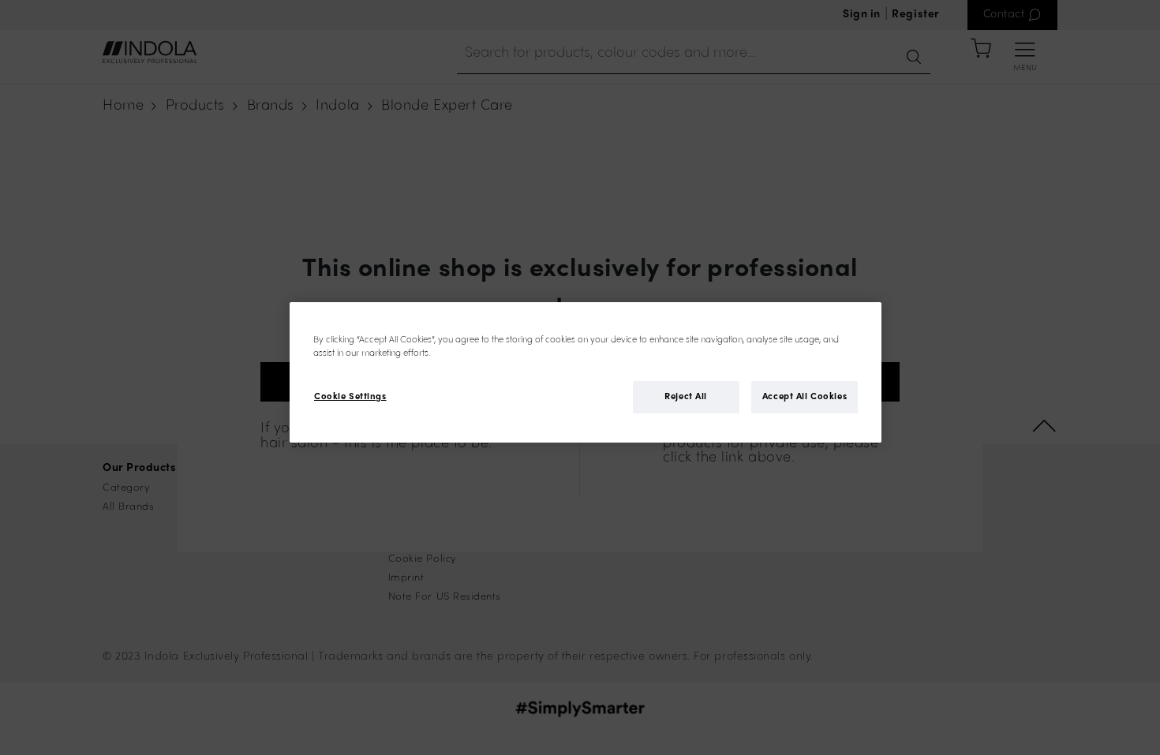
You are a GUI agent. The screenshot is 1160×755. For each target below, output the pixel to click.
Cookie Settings (350, 396)
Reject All (685, 396)
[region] (585, 372)
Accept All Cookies (804, 396)
